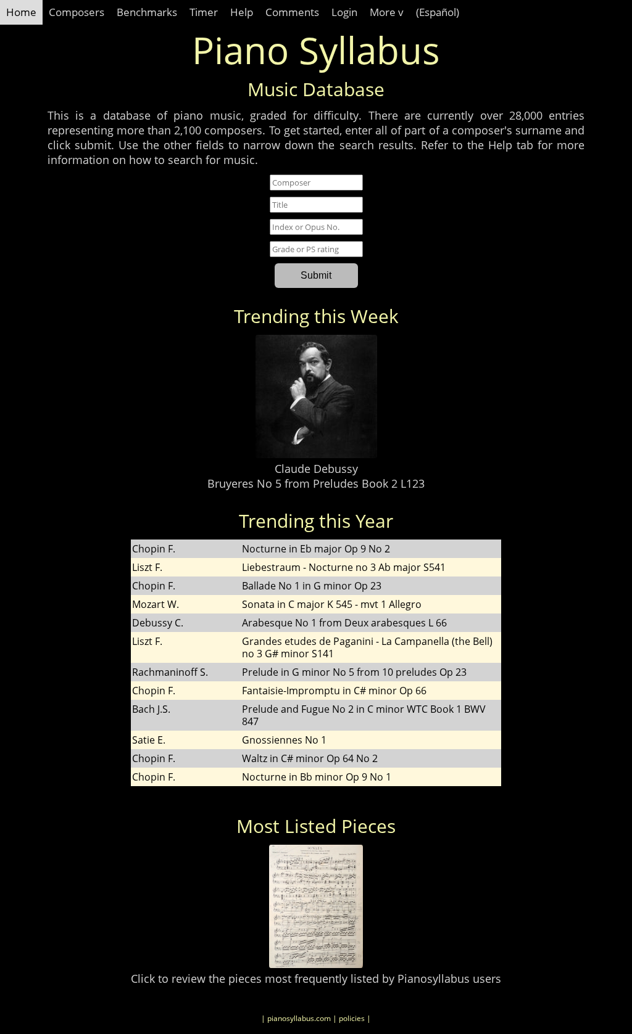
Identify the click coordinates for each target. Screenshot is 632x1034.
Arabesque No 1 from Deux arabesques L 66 (344, 623)
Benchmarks (147, 12)
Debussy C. (157, 623)
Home (21, 12)
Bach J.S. (151, 709)
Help (241, 12)
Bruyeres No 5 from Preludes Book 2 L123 (316, 483)
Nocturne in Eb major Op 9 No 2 (316, 549)
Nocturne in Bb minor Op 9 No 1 (316, 777)
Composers (76, 12)
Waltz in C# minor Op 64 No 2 (310, 758)
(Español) (437, 12)
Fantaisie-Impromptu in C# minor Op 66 (334, 690)
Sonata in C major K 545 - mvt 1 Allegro (332, 604)
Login (344, 12)
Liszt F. (147, 567)
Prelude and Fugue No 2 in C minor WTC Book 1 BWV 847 (364, 715)
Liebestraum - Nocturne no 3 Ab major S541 (344, 567)
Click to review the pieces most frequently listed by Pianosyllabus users (316, 978)
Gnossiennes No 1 (284, 740)
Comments (292, 12)
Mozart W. (155, 604)
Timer (203, 12)
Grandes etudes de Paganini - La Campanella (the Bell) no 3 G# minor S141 (367, 647)
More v (387, 12)
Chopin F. (153, 549)
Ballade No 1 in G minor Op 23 (311, 586)
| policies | (352, 1018)
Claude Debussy (316, 468)
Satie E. (148, 740)
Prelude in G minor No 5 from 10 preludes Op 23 (354, 672)
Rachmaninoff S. (170, 672)
